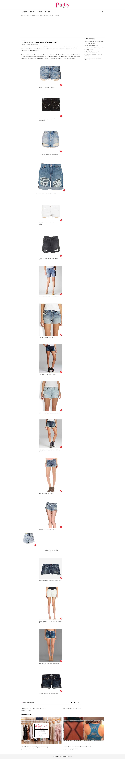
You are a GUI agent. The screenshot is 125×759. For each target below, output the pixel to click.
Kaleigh (25, 749)
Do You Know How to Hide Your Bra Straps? (77, 747)
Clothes (23, 40)
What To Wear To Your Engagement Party (34, 747)
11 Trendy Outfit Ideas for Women (71, 708)
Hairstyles (24, 11)
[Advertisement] (62, 28)
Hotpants (32, 702)
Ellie (24, 44)
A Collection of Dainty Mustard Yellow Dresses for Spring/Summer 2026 (34, 709)
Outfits (40, 11)
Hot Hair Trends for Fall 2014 (91, 45)
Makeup (32, 11)
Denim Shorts (26, 702)
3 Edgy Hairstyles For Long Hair (92, 52)
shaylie (67, 749)
